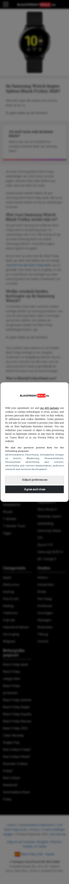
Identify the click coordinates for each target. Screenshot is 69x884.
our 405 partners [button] (49, 407)
